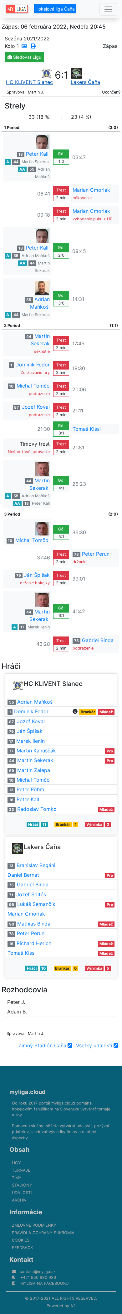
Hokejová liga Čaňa (55, 8)
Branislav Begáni (36, 865)
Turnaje (21, 1170)
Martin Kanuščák (36, 750)
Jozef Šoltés (31, 894)
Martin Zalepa (33, 770)
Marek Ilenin (39, 627)
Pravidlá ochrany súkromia (43, 1232)
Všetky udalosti (94, 1045)
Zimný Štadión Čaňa (42, 1045)
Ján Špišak (37, 575)
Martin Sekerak (36, 161)
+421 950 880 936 (38, 1277)
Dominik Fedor (32, 364)
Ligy (16, 1162)
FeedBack (22, 1247)
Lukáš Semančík (36, 904)
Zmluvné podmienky (34, 1225)
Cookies (20, 1240)
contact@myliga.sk (38, 1271)
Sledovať (26, 57)
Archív (19, 1200)
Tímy (17, 1177)
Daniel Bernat (23, 875)
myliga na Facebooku (44, 1283)
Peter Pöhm (30, 789)
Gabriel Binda (98, 640)
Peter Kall (37, 154)
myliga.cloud (27, 1091)
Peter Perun (95, 554)
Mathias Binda (33, 924)
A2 (73, 1305)
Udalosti (22, 1192)
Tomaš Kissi (87, 429)
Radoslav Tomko (37, 809)
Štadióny (22, 1185)
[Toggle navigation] (108, 9)
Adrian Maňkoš (36, 255)
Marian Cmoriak (91, 190)
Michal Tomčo (33, 386)
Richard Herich (34, 943)
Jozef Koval (36, 407)
